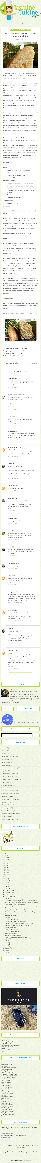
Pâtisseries (4, 802)
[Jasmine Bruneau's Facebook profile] (13, 1135)
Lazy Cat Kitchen (6, 1082)
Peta (2, 1090)
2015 (5, 875)
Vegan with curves (7, 1116)
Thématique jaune (10, 908)
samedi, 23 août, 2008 (13, 584)
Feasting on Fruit (7, 1069)
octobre (8, 894)
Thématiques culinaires (8, 819)
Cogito (21, 1152)
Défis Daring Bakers (7, 776)
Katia (9, 463)
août (6, 898)
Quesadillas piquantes (11, 927)
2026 (5, 853)
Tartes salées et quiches (9, 813)
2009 (5, 886)
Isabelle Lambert (13, 447)
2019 (5, 867)
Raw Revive (4, 1095)
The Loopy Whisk (7, 1106)
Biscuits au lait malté (11, 933)
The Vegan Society (7, 1109)
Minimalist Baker (6, 1084)
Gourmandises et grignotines (10, 793)
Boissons (4, 754)
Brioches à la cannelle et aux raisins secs (17, 925)
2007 (5, 952)
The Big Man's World (8, 1101)
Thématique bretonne (12, 929)
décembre (8, 890)
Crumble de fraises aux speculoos (15, 921)
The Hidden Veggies (7, 1105)
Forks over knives (7, 1072)
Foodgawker (5, 1071)
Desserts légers (6, 785)
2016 (5, 873)
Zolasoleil (11, 485)
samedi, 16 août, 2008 (13, 387)
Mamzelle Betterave (7, 1046)
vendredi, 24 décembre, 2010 (15, 621)
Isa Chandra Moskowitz (8, 1077)
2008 (5, 888)
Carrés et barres (6, 762)
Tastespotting (6, 1100)
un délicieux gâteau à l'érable (11, 125)
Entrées (3, 788)
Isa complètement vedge (9, 1042)
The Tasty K (5, 1108)
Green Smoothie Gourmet (9, 1076)
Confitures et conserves (9, 768)
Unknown (11, 610)
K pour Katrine (6, 1043)
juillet (7, 939)
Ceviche (7, 918)
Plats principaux (6, 805)
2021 (5, 863)
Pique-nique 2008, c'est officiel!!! (15, 904)
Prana (3, 1048)
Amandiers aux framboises (13, 935)
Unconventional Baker (8, 1114)
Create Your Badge (5, 1137)
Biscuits (3, 751)
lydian (10, 575)
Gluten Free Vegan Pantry (9, 1074)
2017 (5, 871)
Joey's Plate (5, 1079)
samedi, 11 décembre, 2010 (15, 602)
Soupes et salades (7, 811)
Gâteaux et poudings (20, 29)
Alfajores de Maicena (11, 919)
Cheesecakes (5, 765)
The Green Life (6, 1103)
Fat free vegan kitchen (8, 1068)
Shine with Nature (7, 1097)
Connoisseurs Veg (7, 1064)
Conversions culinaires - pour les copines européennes (19, 1127)
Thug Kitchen (5, 1113)
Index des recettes (7, 796)
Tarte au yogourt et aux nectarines (16, 937)
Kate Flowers (5, 1080)
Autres (3, 748)
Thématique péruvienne (12, 914)
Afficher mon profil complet (10, 702)
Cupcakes (4, 771)
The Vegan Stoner (7, 1111)
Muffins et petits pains (8, 799)
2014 (5, 877)
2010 (5, 884)
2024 (5, 857)
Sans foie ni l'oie (6, 1050)
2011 (5, 882)
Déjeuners (4, 782)
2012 (5, 881)
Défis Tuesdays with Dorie (9, 779)
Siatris (35, 1152)
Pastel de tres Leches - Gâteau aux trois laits (19, 923)
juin (6, 941)
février (7, 949)
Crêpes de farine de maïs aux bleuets (16, 910)
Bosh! (3, 1063)
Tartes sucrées (6, 816)
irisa (9, 530)
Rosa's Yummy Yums (14, 394)
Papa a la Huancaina (11, 916)
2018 (5, 869)
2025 (5, 855)
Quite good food (6, 1092)
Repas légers (5, 808)
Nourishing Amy (6, 1087)
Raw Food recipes (7, 1093)
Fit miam (4, 1040)
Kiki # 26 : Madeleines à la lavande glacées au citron (21, 902)
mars (7, 947)
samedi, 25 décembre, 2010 (15, 643)
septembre (8, 896)
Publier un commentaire (20, 675)
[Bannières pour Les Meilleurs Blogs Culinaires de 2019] (19, 722)
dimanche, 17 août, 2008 (14, 510)
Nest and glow (6, 1085)
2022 (5, 861)
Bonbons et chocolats (8, 756)
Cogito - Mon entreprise (9, 1129)
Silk (2, 1051)
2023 (5, 859)
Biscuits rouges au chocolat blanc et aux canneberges (22, 906)
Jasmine (10, 498)
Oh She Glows (5, 1088)
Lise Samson (12, 563)
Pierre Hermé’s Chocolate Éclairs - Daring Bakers (21, 900)
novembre (8, 892)
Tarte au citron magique (12, 931)
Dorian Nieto (12, 547)
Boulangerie (5, 759)
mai (6, 943)
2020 (5, 865)
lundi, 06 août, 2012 (13, 669)
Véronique (11, 650)
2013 (5, 879)
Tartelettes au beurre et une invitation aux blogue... (21, 912)
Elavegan (4, 1066)
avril (6, 945)
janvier (7, 951)
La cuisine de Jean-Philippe (10, 1045)
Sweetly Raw (5, 1098)
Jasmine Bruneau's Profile (7, 1133)
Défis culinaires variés (8, 774)
